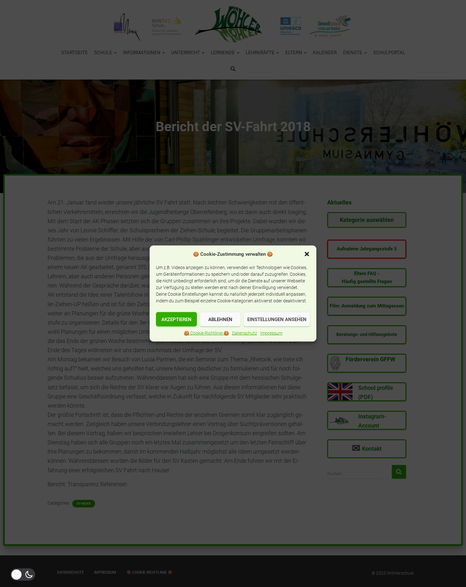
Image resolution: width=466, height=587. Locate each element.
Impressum (271, 333)
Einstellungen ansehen (277, 319)
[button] (307, 254)
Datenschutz (244, 333)
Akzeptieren (176, 319)
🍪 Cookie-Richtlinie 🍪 (206, 333)
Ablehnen (220, 319)
